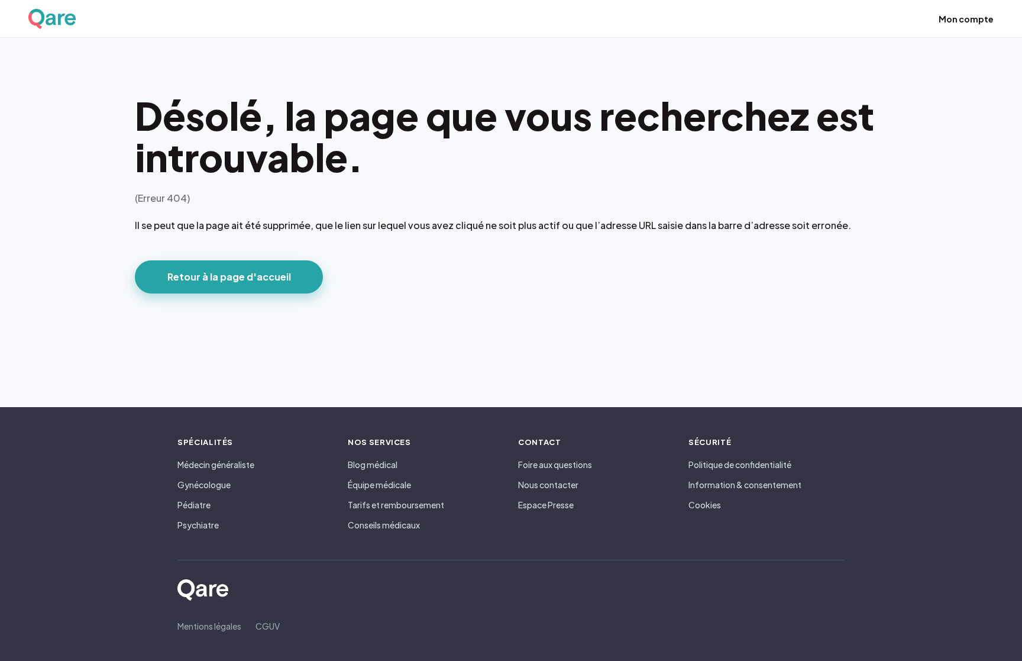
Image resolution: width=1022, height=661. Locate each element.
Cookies (704, 504)
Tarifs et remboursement (396, 504)
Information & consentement (744, 484)
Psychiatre (198, 525)
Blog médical (372, 464)
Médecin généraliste (215, 464)
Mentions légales (209, 626)
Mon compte (966, 19)
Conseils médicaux (384, 525)
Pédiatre (194, 504)
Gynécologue (204, 484)
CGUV (268, 626)
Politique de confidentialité (739, 464)
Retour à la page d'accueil (229, 276)
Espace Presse (546, 504)
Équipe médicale (379, 484)
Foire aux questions (555, 464)
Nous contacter (548, 484)
